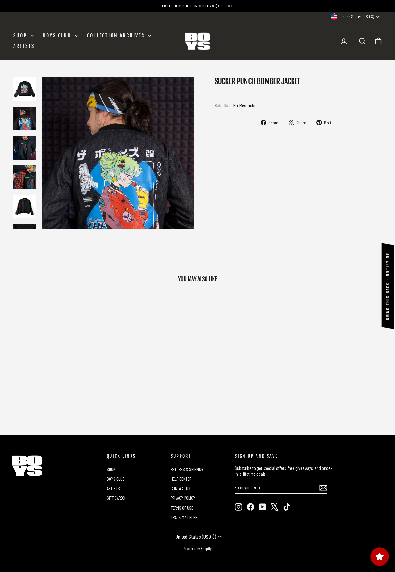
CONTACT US (180, 488)
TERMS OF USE (182, 508)
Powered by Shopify (197, 548)
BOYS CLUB (58, 35)
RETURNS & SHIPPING (187, 469)
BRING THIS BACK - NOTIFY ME (387, 286)
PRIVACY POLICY (183, 498)
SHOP (21, 35)
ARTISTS (24, 46)
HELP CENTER (181, 479)
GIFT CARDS (116, 498)
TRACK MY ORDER (184, 517)
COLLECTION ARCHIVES (117, 35)
